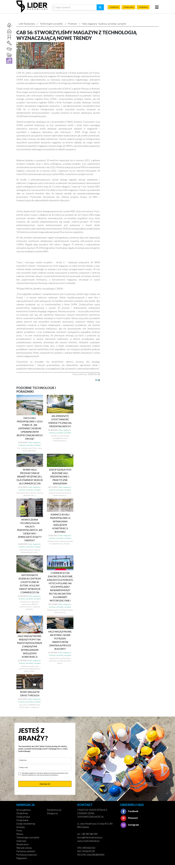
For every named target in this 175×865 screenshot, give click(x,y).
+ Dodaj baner (143, 7)
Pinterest (133, 818)
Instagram (133, 824)
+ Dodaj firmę (114, 7)
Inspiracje (21, 840)
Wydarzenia (22, 844)
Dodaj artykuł (23, 816)
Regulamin (21, 858)
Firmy (19, 830)
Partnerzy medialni (25, 851)
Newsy (19, 834)
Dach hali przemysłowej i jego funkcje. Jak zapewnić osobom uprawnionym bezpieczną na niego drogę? (30, 428)
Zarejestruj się (54, 809)
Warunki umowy (24, 847)
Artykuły (20, 827)
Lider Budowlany (26, 23)
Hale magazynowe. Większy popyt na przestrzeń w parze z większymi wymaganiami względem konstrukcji (29, 646)
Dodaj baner (22, 820)
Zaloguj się (52, 813)
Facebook (133, 811)
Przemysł (72, 23)
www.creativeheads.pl (88, 840)
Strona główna (23, 809)
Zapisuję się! (44, 784)
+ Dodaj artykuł (128, 7)
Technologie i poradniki (51, 23)
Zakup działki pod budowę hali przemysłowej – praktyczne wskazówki (60, 476)
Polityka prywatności (26, 854)
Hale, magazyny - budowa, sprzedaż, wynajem (104, 23)
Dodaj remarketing (25, 823)
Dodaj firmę (22, 813)
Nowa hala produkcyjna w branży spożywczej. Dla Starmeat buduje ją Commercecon (30, 476)
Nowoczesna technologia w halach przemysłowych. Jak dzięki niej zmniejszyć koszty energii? (29, 530)
